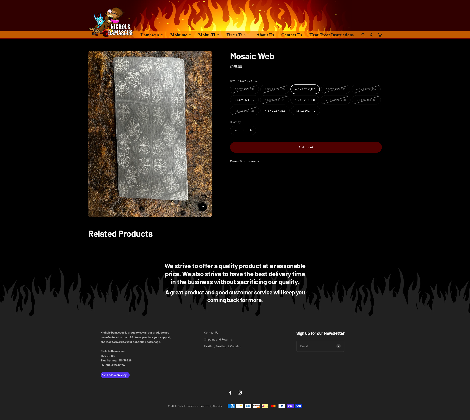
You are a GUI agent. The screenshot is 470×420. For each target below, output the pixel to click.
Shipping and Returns (218, 339)
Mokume (178, 34)
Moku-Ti (206, 34)
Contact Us (291, 34)
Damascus (149, 34)
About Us (265, 34)
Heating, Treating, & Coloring (222, 346)
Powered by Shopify (211, 406)
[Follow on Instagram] (239, 392)
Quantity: (236, 122)
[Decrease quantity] (235, 130)
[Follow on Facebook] (230, 392)
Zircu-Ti (234, 34)
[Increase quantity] (250, 130)
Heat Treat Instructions (331, 34)
